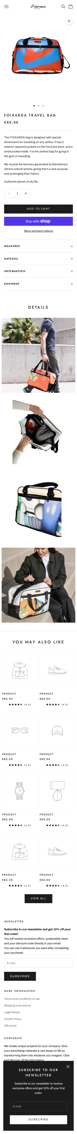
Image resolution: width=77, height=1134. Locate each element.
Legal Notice (12, 1012)
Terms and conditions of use (22, 998)
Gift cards (10, 1025)
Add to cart (38, 208)
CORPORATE (13, 1038)
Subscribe (20, 976)
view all (38, 898)
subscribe (38, 1119)
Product (9, 694)
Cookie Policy (12, 1019)
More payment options (38, 230)
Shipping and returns (17, 1005)
